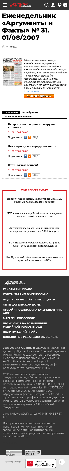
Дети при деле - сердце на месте (32, 146)
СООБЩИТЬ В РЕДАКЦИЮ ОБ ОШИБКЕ (30, 337)
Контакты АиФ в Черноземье (25, 294)
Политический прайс (20, 331)
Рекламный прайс (17, 289)
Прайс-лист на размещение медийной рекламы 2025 (25, 325)
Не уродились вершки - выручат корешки (32, 125)
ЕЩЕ (36, 137)
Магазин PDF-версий (19, 318)
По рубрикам (30, 112)
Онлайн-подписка (39, 96)
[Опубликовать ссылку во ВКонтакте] (25, 137)
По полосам (11, 112)
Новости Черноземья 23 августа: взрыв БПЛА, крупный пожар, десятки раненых (34, 200)
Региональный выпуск (18, 116)
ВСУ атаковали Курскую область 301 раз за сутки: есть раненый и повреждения (34, 244)
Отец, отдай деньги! (23, 165)
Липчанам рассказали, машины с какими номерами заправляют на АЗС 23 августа (34, 229)
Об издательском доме (21, 304)
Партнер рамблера (12, 462)
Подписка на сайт (17, 299)
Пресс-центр (45, 299)
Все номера (33, 91)
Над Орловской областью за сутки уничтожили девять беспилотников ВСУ (34, 258)
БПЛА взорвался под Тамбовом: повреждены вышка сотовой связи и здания (34, 215)
